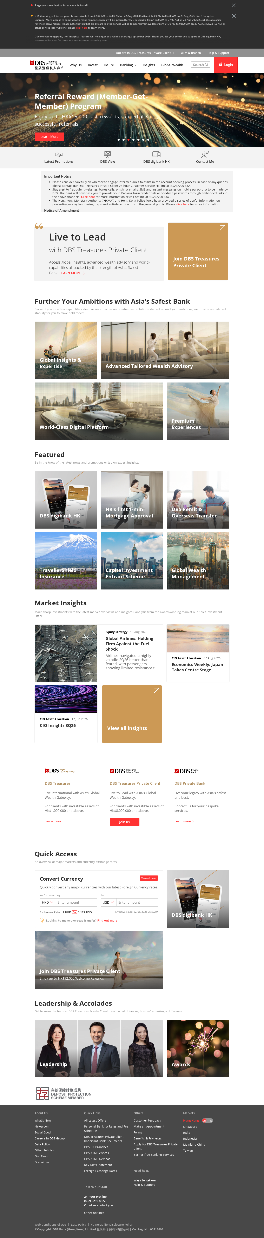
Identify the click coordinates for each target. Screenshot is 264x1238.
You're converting (50, 895)
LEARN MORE (70, 273)
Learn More (50, 136)
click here (81, 27)
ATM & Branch (191, 53)
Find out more (107, 920)
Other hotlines (94, 1213)
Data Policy (78, 1224)
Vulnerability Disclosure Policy (111, 1224)
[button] (233, 5)
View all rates (149, 878)
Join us (124, 822)
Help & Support (218, 53)
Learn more (53, 821)
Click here (88, 197)
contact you (105, 1205)
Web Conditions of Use (50, 1224)
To (102, 895)
